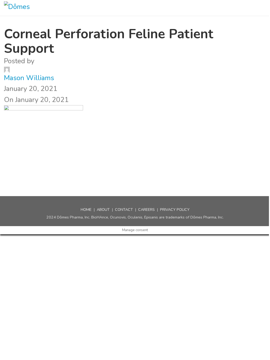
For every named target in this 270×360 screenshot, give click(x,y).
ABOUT (103, 209)
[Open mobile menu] (264, 8)
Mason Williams (29, 77)
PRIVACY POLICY (175, 209)
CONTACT (124, 209)
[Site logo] (27, 8)
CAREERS (146, 209)
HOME (86, 209)
